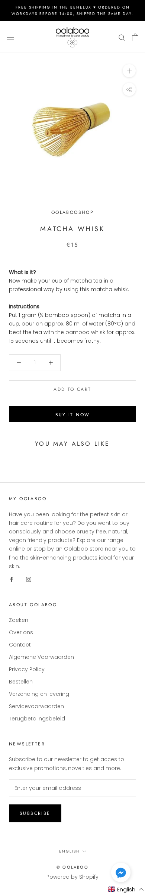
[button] (120, 874)
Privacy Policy (27, 669)
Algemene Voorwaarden (41, 657)
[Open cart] (135, 37)
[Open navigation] (10, 37)
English (69, 851)
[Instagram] (28, 579)
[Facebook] (11, 579)
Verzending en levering (39, 694)
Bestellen (21, 681)
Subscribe (35, 813)
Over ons (21, 632)
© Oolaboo (72, 867)
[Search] (122, 37)
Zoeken (18, 620)
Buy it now (72, 414)
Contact (20, 644)
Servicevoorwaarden (36, 706)
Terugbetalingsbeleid (37, 718)
